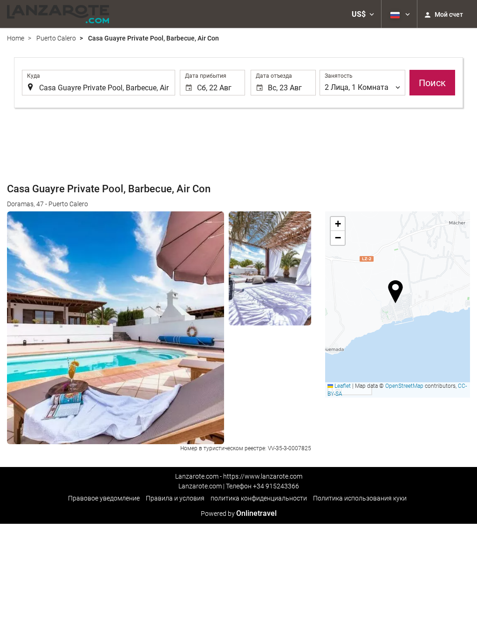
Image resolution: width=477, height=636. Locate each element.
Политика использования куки (360, 498)
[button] (363, 14)
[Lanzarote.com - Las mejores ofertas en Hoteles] (58, 14)
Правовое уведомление (104, 498)
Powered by (239, 513)
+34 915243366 (276, 486)
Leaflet (342, 386)
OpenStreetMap (404, 386)
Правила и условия (175, 498)
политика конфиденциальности (259, 498)
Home (15, 38)
